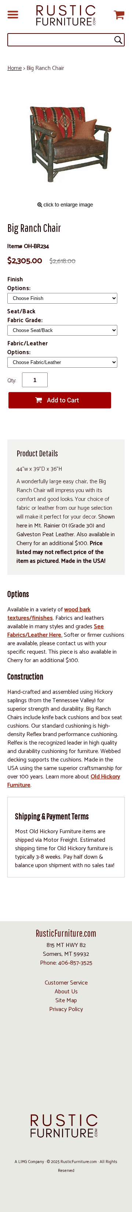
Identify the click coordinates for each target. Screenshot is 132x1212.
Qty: (11, 380)
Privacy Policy (66, 1009)
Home (14, 68)
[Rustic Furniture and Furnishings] (65, 16)
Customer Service (66, 983)
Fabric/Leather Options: (27, 348)
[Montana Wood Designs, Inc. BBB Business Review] (66, 1097)
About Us (66, 992)
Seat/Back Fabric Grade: (25, 316)
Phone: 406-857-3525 (66, 963)
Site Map (66, 1001)
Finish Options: (19, 284)
